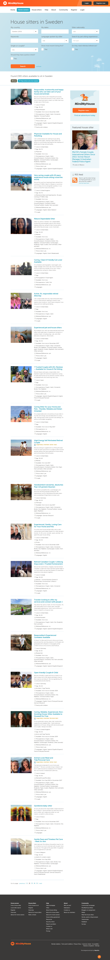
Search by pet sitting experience (84, 37)
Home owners (23, 10)
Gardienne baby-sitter (43, 806)
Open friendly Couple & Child (46, 673)
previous (22, 883)
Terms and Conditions (67, 944)
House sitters (37, 10)
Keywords (15, 37)
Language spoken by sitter (51, 37)
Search (23, 66)
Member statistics (55, 944)
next (40, 883)
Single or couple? (18, 46)
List (15, 81)
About (53, 10)
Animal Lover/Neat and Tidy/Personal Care (43, 759)
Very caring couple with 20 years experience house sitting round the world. (48, 177)
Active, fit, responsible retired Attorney (46, 295)
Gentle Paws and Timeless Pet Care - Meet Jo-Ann (48, 840)
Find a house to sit (33, 905)
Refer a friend (32, 914)
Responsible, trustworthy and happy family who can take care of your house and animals (48, 92)
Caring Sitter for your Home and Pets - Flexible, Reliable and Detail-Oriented (48, 409)
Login (87, 3)
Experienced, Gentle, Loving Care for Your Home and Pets (47, 526)
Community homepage (88, 905)
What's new (49, 928)
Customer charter (86, 944)
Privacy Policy (77, 944)
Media (83, 912)
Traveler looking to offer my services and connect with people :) (48, 601)
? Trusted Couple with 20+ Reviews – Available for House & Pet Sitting (48, 368)
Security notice (50, 921)
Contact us (49, 926)
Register (74, 10)
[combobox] (24, 31)
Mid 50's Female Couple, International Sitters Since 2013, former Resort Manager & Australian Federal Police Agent (83, 157)
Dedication (67, 907)
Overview (13, 912)
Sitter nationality (78, 27)
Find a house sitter (16, 905)
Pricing (48, 931)
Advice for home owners (17, 914)
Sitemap (97, 945)
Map (29, 81)
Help (46, 10)
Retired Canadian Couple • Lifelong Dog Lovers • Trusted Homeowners (48, 563)
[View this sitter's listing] (84, 149)
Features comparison (88, 945)
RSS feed (79, 174)
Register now (100, 3)
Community (63, 10)
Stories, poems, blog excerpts (90, 917)
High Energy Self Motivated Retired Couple (48, 441)
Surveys (84, 924)
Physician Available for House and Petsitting (48, 135)
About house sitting (51, 910)
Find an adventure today (84, 115)
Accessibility (95, 944)
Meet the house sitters (88, 914)
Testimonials (85, 919)
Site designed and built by (90, 950)
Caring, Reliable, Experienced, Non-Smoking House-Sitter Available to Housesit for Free (48, 714)
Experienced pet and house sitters (48, 328)
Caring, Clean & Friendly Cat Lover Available (48, 261)
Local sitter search (16, 907)
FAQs (47, 907)
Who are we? (67, 905)
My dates (44, 27)
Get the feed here (84, 183)
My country (15, 27)
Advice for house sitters (34, 912)
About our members (69, 912)
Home (12, 10)
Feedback (84, 921)
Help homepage (50, 905)
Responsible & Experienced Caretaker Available (45, 636)
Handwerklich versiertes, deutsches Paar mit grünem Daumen (48, 486)
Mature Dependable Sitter (44, 219)
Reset (39, 66)
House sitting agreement (53, 917)
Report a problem (51, 924)
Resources (49, 919)
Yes (46, 49)
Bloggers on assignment (88, 910)
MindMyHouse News (87, 907)
